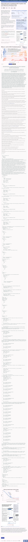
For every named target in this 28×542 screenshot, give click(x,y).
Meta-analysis (21, 45)
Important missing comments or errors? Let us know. (7, 29)
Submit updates (7, 37)
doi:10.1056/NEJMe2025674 (22, 119)
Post (2, 540)
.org (7, 0)
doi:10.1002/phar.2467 (11, 6)
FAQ (11, 540)
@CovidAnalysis (9, 540)
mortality (21, 25)
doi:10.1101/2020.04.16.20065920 (15, 126)
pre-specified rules (8, 36)
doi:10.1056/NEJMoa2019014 (11, 103)
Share (5, 540)
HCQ (17, 20)
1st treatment (18, 21)
